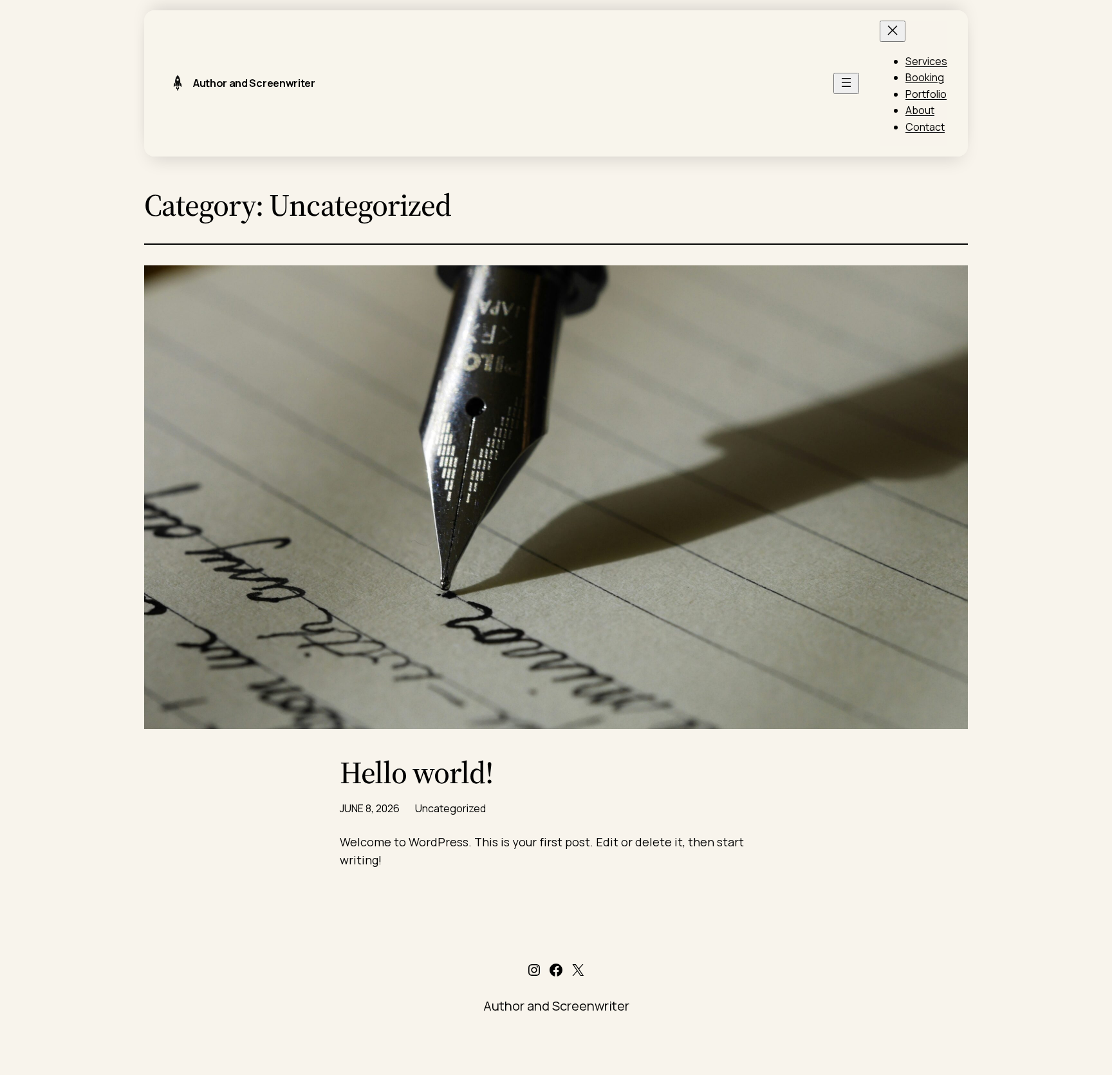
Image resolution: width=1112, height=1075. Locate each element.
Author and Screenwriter (254, 83)
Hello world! (416, 772)
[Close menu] (892, 31)
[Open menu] (846, 83)
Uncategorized (450, 808)
